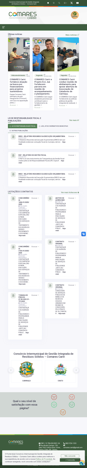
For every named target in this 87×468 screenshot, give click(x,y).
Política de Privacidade (44, 459)
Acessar (71, 136)
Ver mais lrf (74, 120)
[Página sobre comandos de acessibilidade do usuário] (65, 3)
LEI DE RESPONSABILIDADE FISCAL (24, 126)
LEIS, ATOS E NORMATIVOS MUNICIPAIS (54, 126)
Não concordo (70, 456)
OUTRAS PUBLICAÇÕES (20, 130)
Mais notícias (71, 35)
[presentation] (11, 370)
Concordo (71, 460)
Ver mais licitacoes (69, 192)
